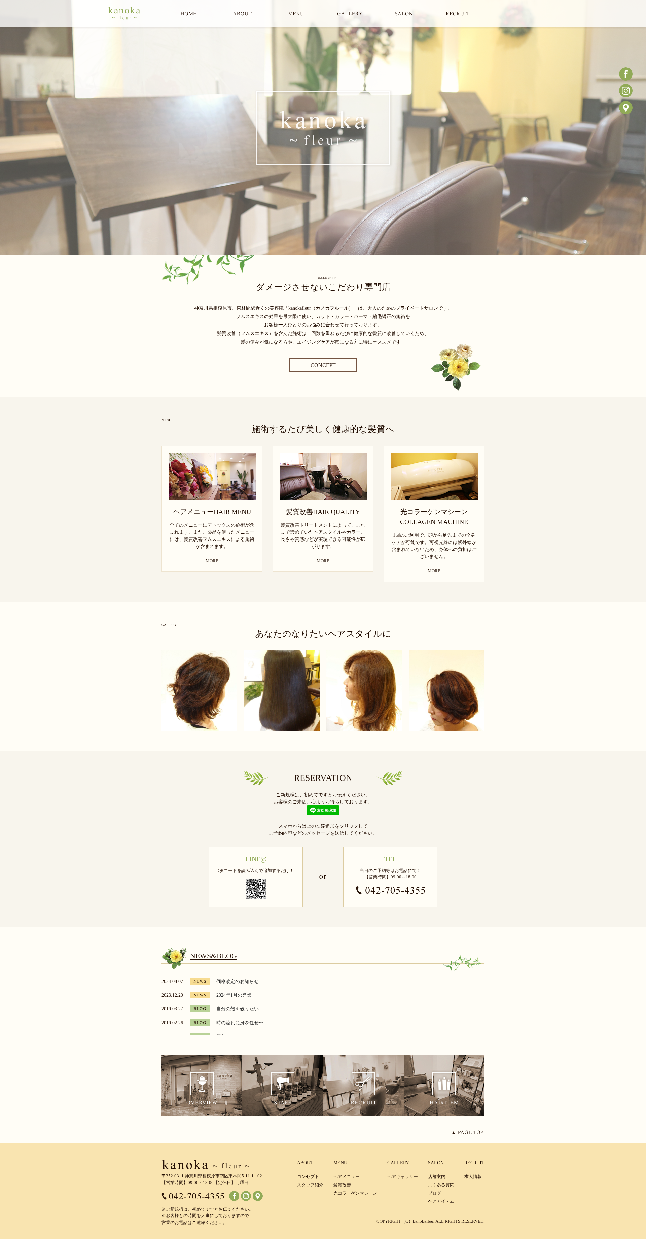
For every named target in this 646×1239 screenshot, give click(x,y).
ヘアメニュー (346, 1176)
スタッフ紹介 (310, 1184)
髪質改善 (342, 1184)
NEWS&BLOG (213, 956)
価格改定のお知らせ (237, 981)
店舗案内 (436, 1176)
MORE (212, 560)
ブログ (434, 1193)
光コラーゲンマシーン (355, 1193)
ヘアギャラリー (402, 1176)
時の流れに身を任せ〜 (239, 1022)
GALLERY (398, 1162)
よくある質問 (441, 1184)
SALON (436, 1162)
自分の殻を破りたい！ (239, 1008)
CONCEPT (323, 365)
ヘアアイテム (441, 1201)
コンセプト (308, 1176)
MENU (340, 1162)
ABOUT (305, 1162)
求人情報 (473, 1176)
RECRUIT (474, 1162)
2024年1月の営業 (234, 995)
